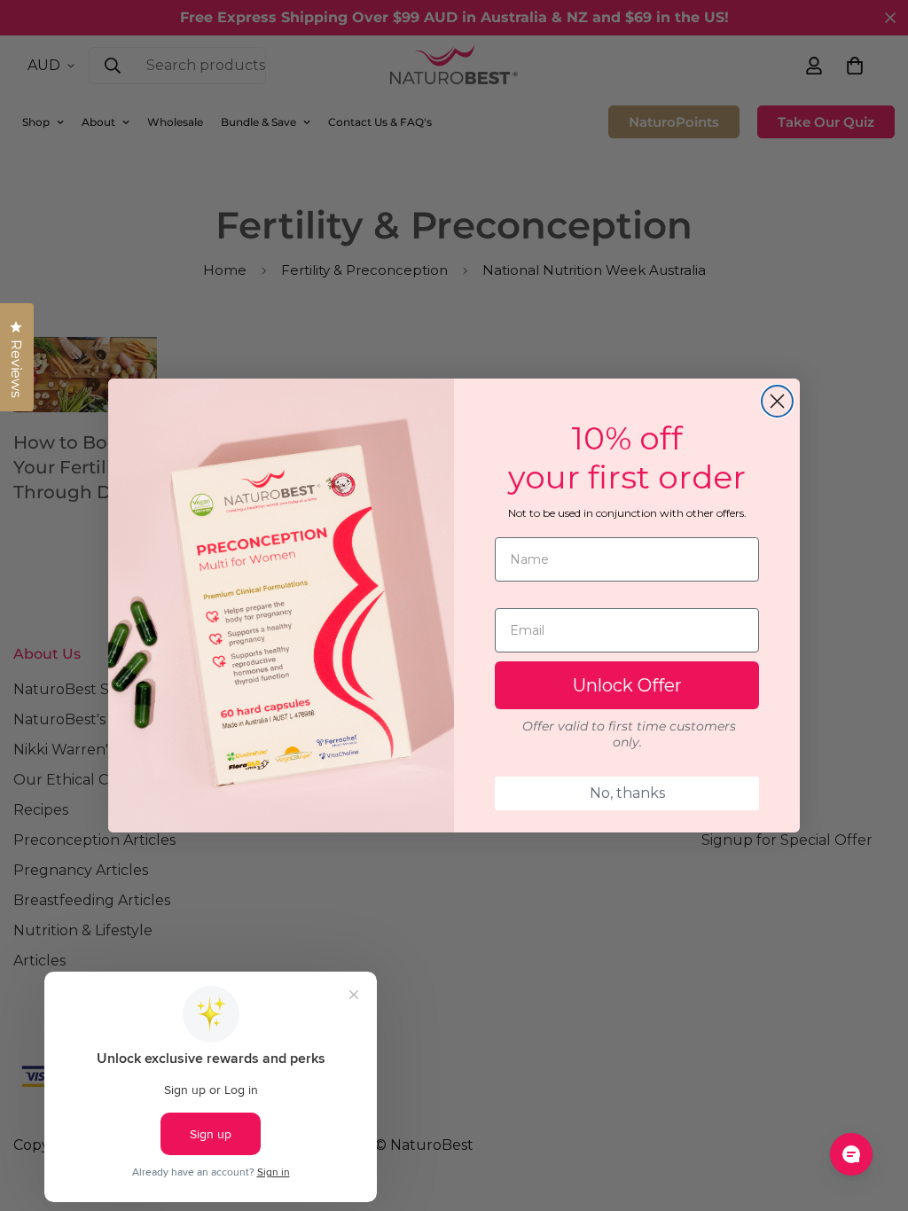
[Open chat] (851, 1154)
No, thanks (627, 793)
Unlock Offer (627, 685)
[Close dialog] (777, 401)
